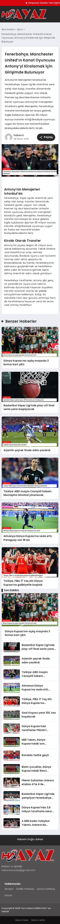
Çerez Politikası (46, 889)
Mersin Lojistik (38, 920)
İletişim (9, 889)
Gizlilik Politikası (25, 889)
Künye (8, 895)
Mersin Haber (21, 920)
